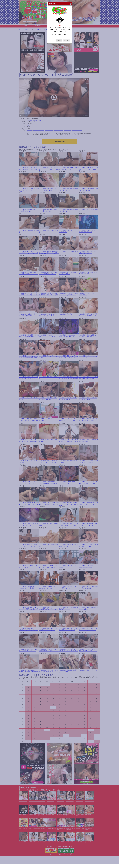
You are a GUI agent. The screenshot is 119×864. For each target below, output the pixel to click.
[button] (70, 4)
